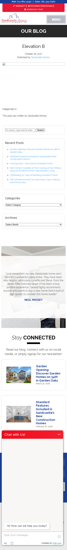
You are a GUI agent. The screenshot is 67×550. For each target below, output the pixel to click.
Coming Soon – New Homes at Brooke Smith (31, 163)
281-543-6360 (48, 1)
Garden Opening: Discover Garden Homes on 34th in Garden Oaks (48, 373)
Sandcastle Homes (40, 57)
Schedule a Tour (34, 9)
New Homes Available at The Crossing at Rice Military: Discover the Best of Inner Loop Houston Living (36, 169)
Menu (56, 19)
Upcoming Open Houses (41, 6)
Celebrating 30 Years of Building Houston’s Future (34, 175)
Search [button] (40, 130)
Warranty (20, 6)
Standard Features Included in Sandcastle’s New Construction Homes (45, 412)
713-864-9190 (24, 1)
